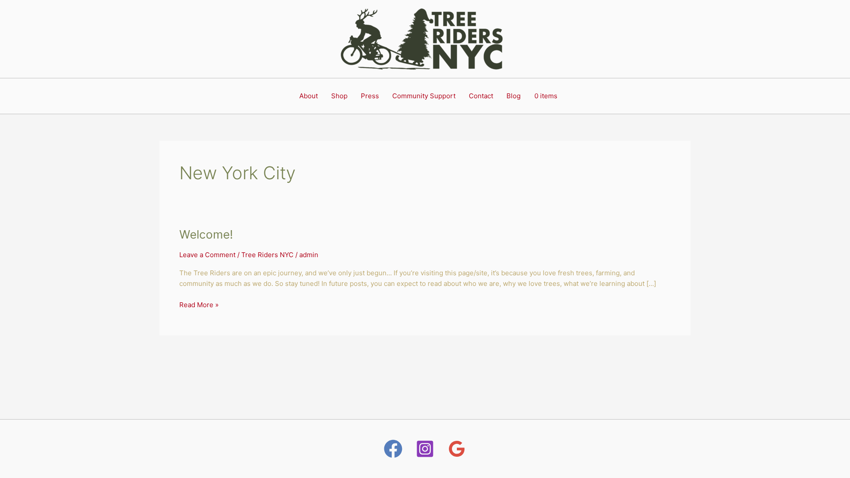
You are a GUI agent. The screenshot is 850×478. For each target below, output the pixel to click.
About (308, 96)
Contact (481, 96)
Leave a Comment (207, 255)
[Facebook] (393, 448)
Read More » (199, 304)
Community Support (424, 96)
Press (370, 96)
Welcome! (206, 234)
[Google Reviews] (457, 448)
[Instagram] (425, 448)
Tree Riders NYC (267, 255)
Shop (339, 96)
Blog (513, 96)
